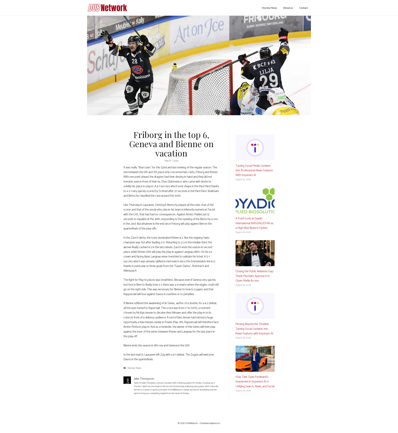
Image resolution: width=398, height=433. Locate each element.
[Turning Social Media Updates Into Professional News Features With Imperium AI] (255, 158)
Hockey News (269, 7)
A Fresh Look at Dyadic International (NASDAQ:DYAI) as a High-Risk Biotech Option (254, 223)
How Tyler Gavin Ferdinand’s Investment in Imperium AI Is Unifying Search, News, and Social (255, 382)
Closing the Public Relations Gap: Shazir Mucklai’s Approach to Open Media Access (255, 276)
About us (288, 7)
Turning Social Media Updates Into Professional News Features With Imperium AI (254, 170)
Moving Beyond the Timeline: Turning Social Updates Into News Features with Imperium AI (254, 329)
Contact (303, 7)
